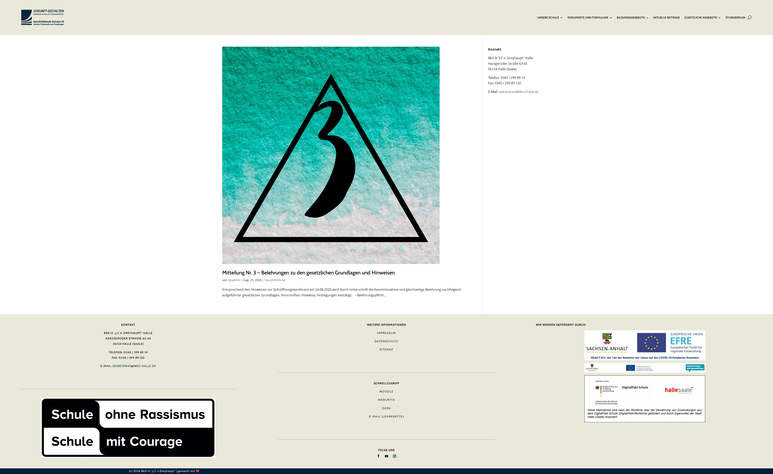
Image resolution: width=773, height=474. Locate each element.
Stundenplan (735, 17)
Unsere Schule (548, 17)
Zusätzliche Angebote (700, 17)
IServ (386, 408)
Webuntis (386, 400)
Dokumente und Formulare (587, 17)
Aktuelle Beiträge (666, 17)
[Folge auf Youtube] (386, 456)
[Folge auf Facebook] (378, 456)
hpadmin (234, 280)
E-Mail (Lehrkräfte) (386, 416)
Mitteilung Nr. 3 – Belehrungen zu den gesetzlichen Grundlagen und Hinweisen (308, 272)
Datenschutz (386, 341)
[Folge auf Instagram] (394, 456)
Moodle (386, 391)
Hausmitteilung (275, 280)
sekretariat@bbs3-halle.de (518, 92)
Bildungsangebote (631, 17)
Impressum (386, 333)
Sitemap (386, 349)
